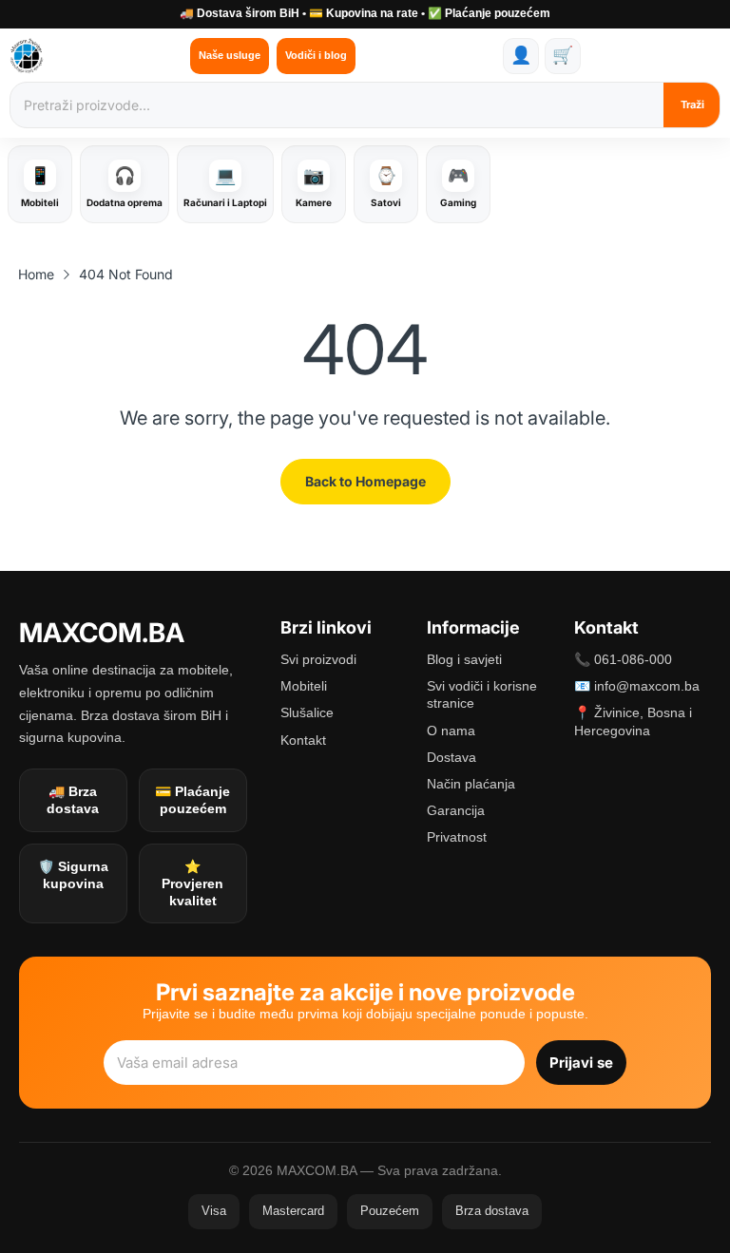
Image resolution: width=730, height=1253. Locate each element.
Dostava (451, 757)
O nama (451, 730)
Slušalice (307, 712)
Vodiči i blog (316, 55)
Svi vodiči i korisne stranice (482, 694)
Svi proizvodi (318, 659)
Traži (692, 104)
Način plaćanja (471, 783)
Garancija (456, 810)
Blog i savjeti (464, 659)
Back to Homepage (365, 481)
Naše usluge (229, 55)
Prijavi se (581, 1063)
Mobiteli (303, 685)
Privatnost (457, 837)
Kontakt (303, 740)
